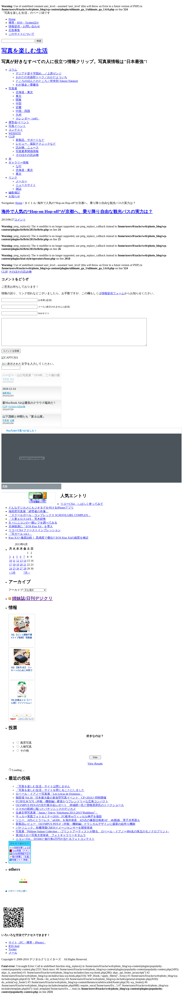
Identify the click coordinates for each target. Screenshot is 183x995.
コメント (20, 219)
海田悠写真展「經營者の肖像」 (29, 511)
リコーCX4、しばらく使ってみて (81, 503)
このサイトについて (21, 33)
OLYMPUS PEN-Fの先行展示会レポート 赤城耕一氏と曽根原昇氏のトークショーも (70, 805)
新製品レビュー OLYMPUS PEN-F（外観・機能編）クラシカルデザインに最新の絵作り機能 (75, 823)
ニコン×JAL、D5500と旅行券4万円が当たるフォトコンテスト (55, 838)
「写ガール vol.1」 (20, 533)
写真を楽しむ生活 (24, 50)
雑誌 (18, 188)
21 (24, 564)
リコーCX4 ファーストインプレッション (35, 530)
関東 (18, 99)
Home (12, 19)
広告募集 (14, 30)
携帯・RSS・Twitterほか (24, 22)
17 (10, 564)
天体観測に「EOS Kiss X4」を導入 (31, 526)
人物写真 (26, 746)
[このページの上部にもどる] (16, 892)
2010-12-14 (9, 388)
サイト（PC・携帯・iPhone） (27, 942)
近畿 (18, 107)
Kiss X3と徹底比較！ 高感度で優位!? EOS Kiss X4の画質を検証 (48, 537)
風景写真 (26, 742)
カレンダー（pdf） (27, 118)
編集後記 (14, 192)
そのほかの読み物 (27, 155)
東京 (18, 95)
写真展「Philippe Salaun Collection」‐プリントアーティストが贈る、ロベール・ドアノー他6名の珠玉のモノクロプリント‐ (92, 831)
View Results (95, 763)
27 (21, 568)
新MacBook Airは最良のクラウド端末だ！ (29, 402)
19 (17, 564)
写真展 (13, 88)
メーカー (21, 181)
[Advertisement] (136, 73)
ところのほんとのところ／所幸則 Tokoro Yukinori (47, 80)
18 (14, 564)
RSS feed (14, 946)
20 (21, 564)
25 (14, 568)
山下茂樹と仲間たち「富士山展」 (24, 416)
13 (21, 560)
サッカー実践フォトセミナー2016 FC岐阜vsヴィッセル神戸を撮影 (59, 816)
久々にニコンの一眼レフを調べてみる (33, 522)
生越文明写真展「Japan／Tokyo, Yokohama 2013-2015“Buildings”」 (57, 812)
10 (10, 560)
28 (24, 568)
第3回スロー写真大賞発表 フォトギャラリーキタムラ (51, 835)
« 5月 (12, 572)
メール (13, 952)
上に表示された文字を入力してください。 (28, 363)
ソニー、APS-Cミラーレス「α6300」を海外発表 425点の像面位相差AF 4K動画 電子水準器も (78, 820)
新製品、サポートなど (30, 140)
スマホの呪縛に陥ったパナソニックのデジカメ (46, 808)
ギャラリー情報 (19, 162)
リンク (13, 177)
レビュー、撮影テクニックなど (36, 143)
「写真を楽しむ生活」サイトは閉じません (43, 786)
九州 (18, 114)
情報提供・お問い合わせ (24, 26)
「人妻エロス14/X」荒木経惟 (27, 518)
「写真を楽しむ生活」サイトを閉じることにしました (50, 790)
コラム (13, 69)
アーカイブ (16, 589)
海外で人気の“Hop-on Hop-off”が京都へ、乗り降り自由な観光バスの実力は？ (77, 211)
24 (10, 568)
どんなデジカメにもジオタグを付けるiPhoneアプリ (41, 507)
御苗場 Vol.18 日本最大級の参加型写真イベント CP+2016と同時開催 (61, 797)
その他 (24, 750)
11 (14, 560)
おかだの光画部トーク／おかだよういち (41, 77)
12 (17, 560)
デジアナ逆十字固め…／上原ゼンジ (38, 73)
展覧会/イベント (19, 122)
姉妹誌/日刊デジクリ (32, 598)
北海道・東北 (24, 92)
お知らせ (14, 196)
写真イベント (17, 126)
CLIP (12, 136)
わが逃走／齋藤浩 (27, 84)
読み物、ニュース (27, 147)
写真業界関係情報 (27, 151)
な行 (18, 166)
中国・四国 (23, 111)
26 (17, 568)
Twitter (13, 949)
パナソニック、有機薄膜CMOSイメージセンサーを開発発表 (54, 827)
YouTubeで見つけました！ (21, 430)
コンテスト (16, 129)
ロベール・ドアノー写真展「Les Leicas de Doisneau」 (49, 793)
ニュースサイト (26, 185)
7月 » (26, 572)
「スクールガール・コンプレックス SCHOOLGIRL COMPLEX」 (50, 515)
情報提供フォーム (113, 293)
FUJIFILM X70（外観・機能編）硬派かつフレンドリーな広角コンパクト (62, 801)
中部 (18, 103)
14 (24, 560)
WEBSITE (15, 133)
